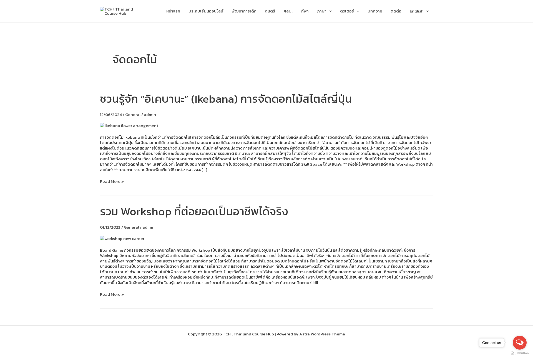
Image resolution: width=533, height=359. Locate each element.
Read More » (112, 181)
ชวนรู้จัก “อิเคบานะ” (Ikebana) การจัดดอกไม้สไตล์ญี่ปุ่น (226, 98)
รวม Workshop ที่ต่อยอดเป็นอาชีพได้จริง (194, 211)
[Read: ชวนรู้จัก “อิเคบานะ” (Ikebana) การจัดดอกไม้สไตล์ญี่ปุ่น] (129, 125)
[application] (329, 11)
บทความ (375, 11)
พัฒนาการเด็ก (244, 11)
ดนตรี (270, 11)
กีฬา (305, 11)
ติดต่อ (396, 11)
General (132, 114)
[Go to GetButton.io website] (520, 353)
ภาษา (321, 11)
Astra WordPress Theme (322, 334)
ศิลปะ (288, 11)
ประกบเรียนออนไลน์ (205, 11)
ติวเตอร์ (347, 11)
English (417, 11)
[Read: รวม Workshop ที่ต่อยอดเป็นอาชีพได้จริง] (122, 238)
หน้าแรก (173, 11)
